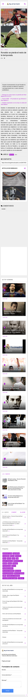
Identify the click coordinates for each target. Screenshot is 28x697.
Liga (17, 558)
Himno (4, 558)
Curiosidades (6, 556)
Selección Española (19, 573)
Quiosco (14, 565)
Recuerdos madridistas (8, 570)
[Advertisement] (12, 71)
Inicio (2, 49)
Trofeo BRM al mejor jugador (10, 578)
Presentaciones (6, 565)
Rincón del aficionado (8, 573)
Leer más (5, 298)
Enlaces (12, 556)
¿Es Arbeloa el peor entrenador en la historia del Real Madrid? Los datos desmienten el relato (16, 488)
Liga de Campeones (8, 561)
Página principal (6, 661)
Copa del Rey (16, 553)
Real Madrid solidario (8, 568)
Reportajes (18, 570)
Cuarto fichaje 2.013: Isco (11, 198)
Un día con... (21, 578)
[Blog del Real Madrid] (13, 4)
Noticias (6, 49)
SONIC (4, 575)
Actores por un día (7, 553)
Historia (9, 558)
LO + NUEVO (6, 474)
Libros (13, 558)
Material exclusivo (18, 561)
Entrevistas (18, 556)
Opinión (10, 563)
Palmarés (15, 563)
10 (4, 458)
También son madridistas (13, 575)
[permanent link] (4, 58)
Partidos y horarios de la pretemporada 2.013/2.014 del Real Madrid (14, 182)
